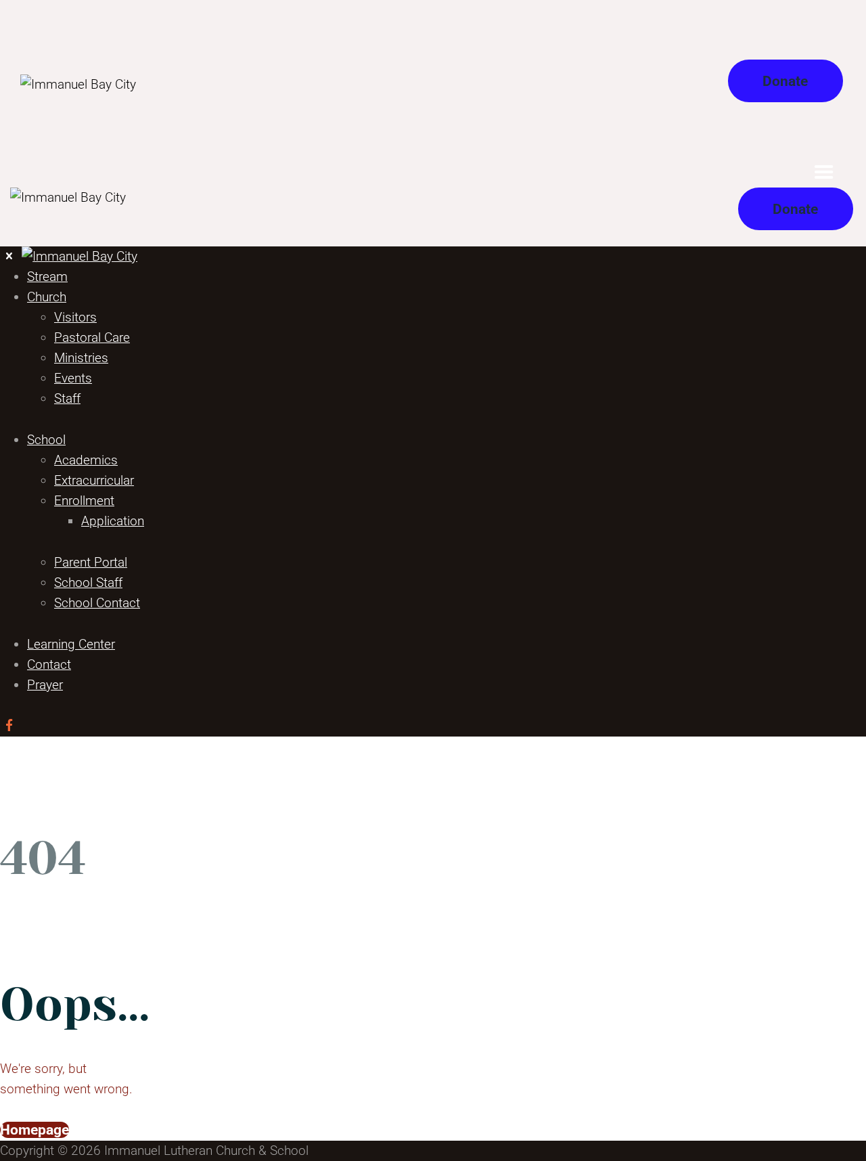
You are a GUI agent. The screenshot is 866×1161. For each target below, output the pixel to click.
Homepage (34, 1130)
